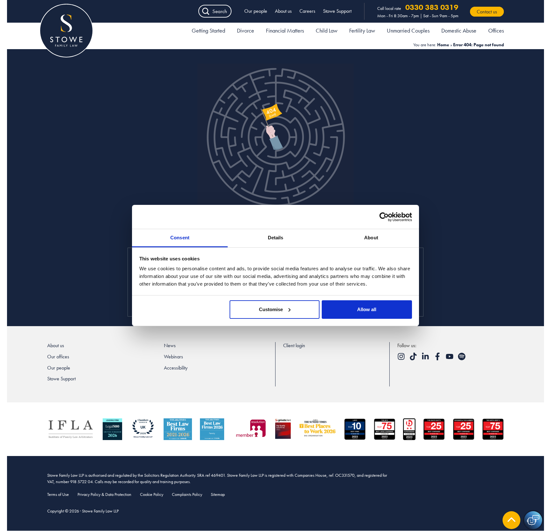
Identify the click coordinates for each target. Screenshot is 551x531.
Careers (307, 11)
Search (219, 11)
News (170, 345)
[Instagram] (401, 358)
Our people (255, 11)
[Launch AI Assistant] (533, 520)
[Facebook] (438, 358)
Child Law (326, 30)
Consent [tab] (179, 237)
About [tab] (371, 237)
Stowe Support (337, 11)
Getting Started (208, 30)
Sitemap (218, 494)
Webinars (173, 356)
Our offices (58, 356)
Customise (271, 309)
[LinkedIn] (426, 358)
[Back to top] (511, 520)
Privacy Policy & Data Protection (104, 494)
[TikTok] (413, 358)
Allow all (366, 309)
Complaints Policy (187, 494)
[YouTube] (450, 358)
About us (283, 11)
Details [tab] (275, 237)
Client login (294, 345)
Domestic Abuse (458, 30)
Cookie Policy (151, 494)
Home (443, 45)
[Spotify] (462, 358)
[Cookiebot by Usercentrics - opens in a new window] (384, 217)
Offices (496, 30)
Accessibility (175, 367)
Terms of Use (58, 494)
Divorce (245, 30)
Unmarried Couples (408, 30)
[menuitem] (208, 31)
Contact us (487, 11)
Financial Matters (285, 30)
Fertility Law (362, 30)
